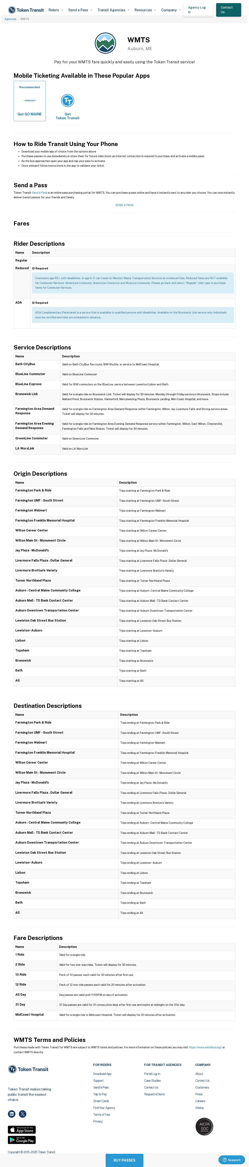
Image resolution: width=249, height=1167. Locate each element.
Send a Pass (39, 192)
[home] (27, 10)
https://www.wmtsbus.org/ (205, 1047)
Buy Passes (124, 1160)
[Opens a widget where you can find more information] (231, 1160)
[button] (56, 10)
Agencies (10, 19)
